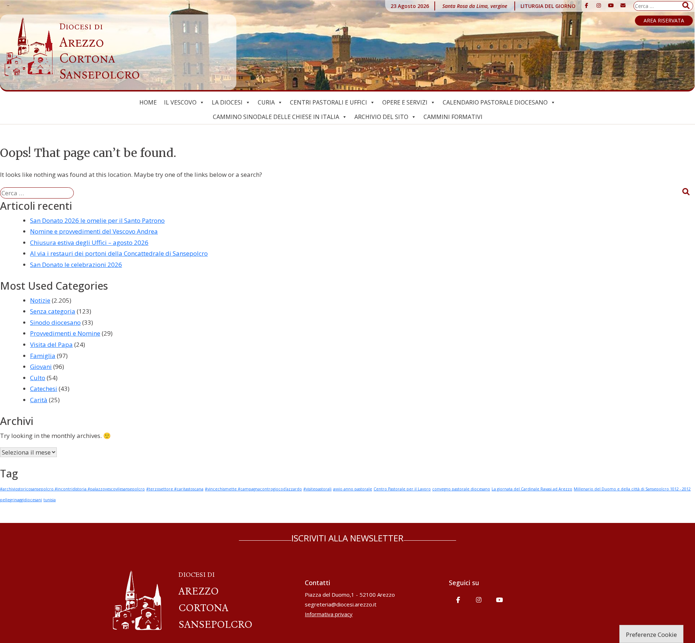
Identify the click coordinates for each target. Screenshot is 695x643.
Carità (38, 400)
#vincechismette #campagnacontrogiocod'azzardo (253, 488)
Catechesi (43, 388)
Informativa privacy (329, 614)
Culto (37, 378)
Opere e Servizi (404, 102)
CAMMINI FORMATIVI (453, 117)
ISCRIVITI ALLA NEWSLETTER (347, 538)
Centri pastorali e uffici (328, 102)
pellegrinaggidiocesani (21, 499)
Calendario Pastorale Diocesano (495, 102)
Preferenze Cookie (651, 634)
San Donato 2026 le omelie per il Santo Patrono (97, 220)
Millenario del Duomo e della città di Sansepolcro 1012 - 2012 (632, 488)
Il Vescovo (180, 102)
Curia (266, 102)
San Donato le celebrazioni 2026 (76, 264)
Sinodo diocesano (55, 322)
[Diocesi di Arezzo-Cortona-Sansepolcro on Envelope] (623, 5)
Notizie (40, 300)
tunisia (49, 499)
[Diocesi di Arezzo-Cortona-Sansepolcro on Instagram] (599, 5)
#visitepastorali (317, 488)
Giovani (41, 366)
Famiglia (42, 356)
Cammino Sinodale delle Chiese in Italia (276, 117)
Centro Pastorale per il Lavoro (402, 488)
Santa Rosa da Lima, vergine (474, 6)
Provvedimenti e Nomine (65, 333)
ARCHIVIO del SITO (381, 117)
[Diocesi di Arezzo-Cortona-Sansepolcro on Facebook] (587, 5)
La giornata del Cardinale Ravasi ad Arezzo (532, 488)
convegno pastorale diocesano (461, 488)
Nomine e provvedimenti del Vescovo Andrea (94, 231)
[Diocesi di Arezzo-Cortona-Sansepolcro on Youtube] (611, 5)
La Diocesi (227, 102)
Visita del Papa (51, 344)
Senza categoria (52, 311)
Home (148, 102)
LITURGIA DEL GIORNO (548, 6)
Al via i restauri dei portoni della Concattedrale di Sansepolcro (119, 253)
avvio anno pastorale (352, 488)
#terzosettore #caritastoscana (174, 488)
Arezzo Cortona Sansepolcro (99, 51)
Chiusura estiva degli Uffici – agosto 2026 (89, 242)
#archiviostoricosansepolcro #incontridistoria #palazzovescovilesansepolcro (72, 488)
